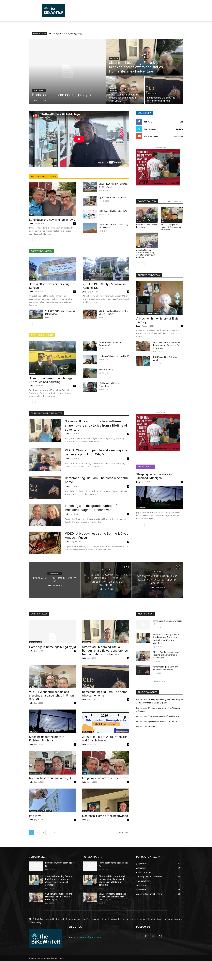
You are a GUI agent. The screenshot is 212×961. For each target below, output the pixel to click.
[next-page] (35, 402)
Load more (158, 681)
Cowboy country (147, 201)
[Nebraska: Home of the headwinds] (105, 800)
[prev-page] (31, 240)
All (169, 201)
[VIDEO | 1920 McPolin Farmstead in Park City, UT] (90, 187)
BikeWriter (141, 508)
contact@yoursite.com (90, 937)
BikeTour (86, 732)
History (32, 279)
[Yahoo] (160, 936)
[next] (178, 33)
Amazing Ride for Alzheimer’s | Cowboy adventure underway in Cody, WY (145, 254)
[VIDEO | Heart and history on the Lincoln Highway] (90, 314)
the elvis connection (149, 275)
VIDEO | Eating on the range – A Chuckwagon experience (171, 227)
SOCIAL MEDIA (144, 113)
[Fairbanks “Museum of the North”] (90, 359)
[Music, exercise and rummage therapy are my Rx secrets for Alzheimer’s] (143, 346)
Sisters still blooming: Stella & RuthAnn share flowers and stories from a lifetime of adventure (96, 425)
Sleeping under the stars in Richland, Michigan (154, 476)
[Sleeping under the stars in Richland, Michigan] (159, 497)
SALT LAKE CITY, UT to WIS (43, 176)
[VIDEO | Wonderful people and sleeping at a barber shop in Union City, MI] (125, 90)
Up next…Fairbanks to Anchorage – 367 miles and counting (52, 380)
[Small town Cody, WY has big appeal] (147, 215)
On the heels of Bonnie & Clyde (46, 413)
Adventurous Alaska (42, 335)
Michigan (114, 58)
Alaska (32, 373)
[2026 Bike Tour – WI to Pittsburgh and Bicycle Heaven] (105, 721)
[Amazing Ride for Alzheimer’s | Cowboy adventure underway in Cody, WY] (147, 240)
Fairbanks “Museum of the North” (114, 356)
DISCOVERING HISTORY (41, 251)
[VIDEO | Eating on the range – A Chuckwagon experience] (172, 215)
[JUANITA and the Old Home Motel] (143, 361)
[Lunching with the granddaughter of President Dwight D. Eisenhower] (45, 515)
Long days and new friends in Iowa (52, 219)
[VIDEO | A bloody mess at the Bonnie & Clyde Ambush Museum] (45, 543)
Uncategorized (39, 90)
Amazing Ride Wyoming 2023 (146, 220)
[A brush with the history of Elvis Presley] (159, 298)
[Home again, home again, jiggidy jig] (67, 71)
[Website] (153, 936)
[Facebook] (139, 936)
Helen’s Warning (106, 369)
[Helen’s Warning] (90, 373)
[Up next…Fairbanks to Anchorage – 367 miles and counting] (52, 358)
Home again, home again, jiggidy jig (65, 33)
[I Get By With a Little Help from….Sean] (90, 387)
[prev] (174, 33)
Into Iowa (35, 816)
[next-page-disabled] (35, 240)
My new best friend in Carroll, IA (50, 778)
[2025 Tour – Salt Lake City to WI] (90, 214)
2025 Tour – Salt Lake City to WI (113, 211)
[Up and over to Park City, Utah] (90, 201)
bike (31, 215)
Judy (31, 223)
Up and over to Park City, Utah (112, 197)
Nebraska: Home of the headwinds (105, 816)
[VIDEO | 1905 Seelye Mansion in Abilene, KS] (106, 269)
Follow (179, 129)
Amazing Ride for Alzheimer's (148, 314)
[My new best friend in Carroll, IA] (52, 763)
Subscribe (178, 136)
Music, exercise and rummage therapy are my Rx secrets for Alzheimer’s (166, 345)
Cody (139, 247)
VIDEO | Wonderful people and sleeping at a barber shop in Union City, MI (51, 695)
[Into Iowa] (52, 800)
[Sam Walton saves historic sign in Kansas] (52, 269)
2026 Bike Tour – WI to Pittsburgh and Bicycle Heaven (104, 738)
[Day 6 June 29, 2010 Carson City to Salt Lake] (90, 228)
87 (55, 832)
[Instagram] (146, 936)
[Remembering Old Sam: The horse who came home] (164, 90)
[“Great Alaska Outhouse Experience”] (90, 346)
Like (181, 122)
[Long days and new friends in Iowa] (52, 199)
